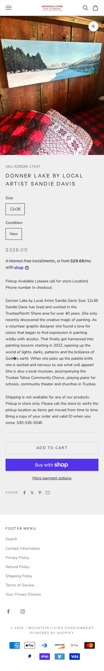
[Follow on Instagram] (23, 611)
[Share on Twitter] (32, 492)
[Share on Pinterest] (40, 492)
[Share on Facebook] (24, 492)
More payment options (52, 478)
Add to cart (52, 447)
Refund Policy (17, 566)
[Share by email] (47, 492)
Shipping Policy (19, 576)
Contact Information (23, 548)
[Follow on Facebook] (8, 611)
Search (11, 539)
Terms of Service (20, 585)
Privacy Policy (17, 557)
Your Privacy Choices (23, 594)
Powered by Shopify (52, 633)
